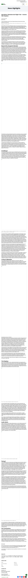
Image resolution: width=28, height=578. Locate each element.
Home (2, 562)
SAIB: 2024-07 (23, 33)
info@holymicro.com (23, 1)
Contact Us (15, 563)
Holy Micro (10, 42)
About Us (15, 562)
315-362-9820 (21, 0)
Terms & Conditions (4, 563)
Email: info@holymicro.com (5, 575)
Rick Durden (3, 19)
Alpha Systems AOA (12, 541)
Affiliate (2, 566)
